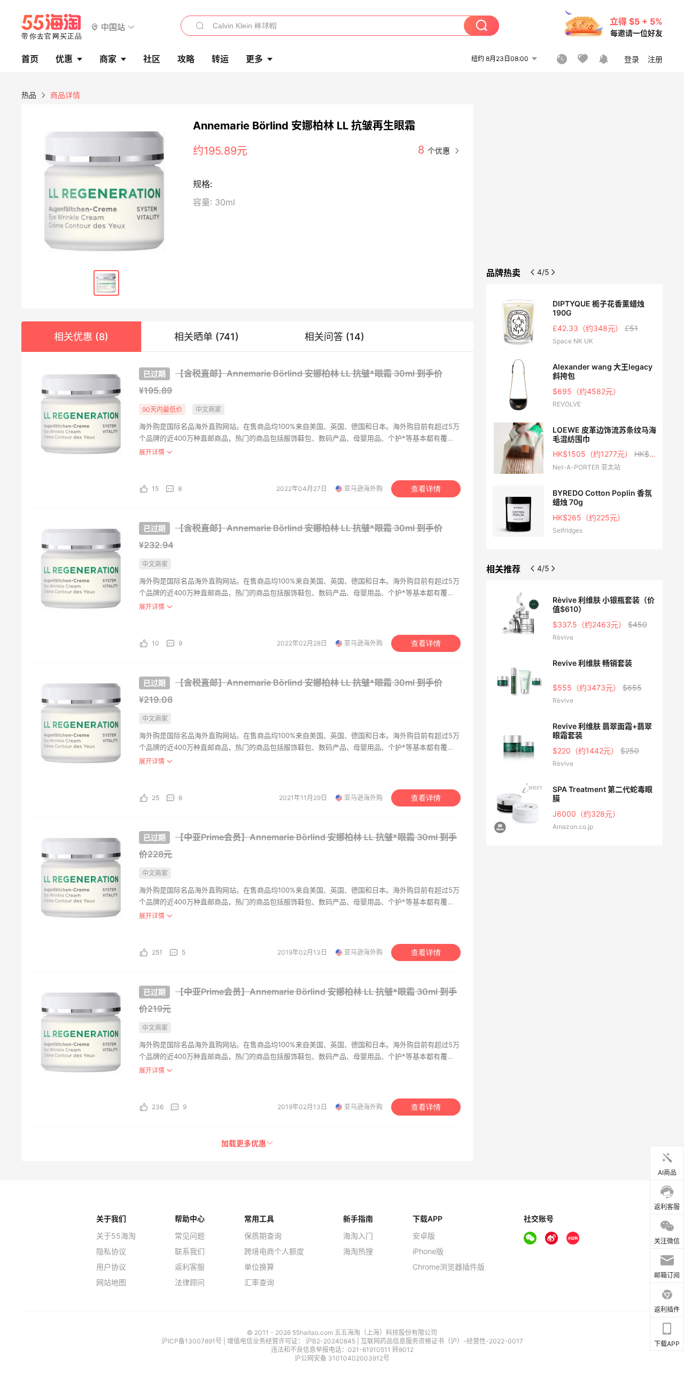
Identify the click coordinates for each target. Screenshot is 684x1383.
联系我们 (190, 1251)
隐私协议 (111, 1251)
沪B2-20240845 (331, 1341)
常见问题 (190, 1236)
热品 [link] (28, 94)
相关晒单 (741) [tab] (206, 336)
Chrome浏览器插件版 (449, 1267)
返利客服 (190, 1267)
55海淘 (51, 27)
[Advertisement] (574, 184)
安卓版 (424, 1236)
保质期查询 (263, 1236)
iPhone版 (428, 1251)
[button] (113, 26)
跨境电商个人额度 (274, 1251)
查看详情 (426, 489)
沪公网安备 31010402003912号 (342, 1358)
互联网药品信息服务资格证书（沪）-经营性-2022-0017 (442, 1341)
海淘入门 (358, 1236)
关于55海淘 (116, 1236)
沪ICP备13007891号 (192, 1341)
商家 (107, 58)
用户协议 (111, 1267)
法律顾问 (190, 1282)
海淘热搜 (358, 1251)
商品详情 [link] (65, 94)
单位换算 (259, 1267)
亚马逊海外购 (363, 489)
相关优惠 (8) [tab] (81, 336)
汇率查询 (259, 1282)
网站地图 (111, 1282)
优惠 (64, 58)
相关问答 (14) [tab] (334, 336)
